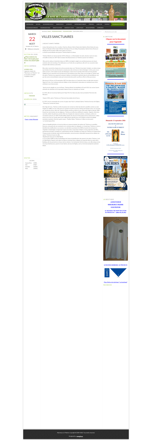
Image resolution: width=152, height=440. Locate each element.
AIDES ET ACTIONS (57, 27)
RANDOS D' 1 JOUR (69, 27)
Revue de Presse (90, 27)
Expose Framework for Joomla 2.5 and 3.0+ (76, 12)
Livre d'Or (99, 24)
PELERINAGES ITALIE (45, 27)
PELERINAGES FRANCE (117, 24)
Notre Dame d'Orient (80, 24)
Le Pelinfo (69, 24)
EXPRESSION (100, 27)
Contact (107, 24)
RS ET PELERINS (118, 204)
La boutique (79, 27)
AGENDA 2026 (29, 24)
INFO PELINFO (28, 86)
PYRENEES (91, 24)
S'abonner (32, 95)
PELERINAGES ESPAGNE (32, 27)
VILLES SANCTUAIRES (67, 31)
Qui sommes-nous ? (48, 24)
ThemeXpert (79, 436)
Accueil (38, 24)
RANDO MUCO (60, 24)
